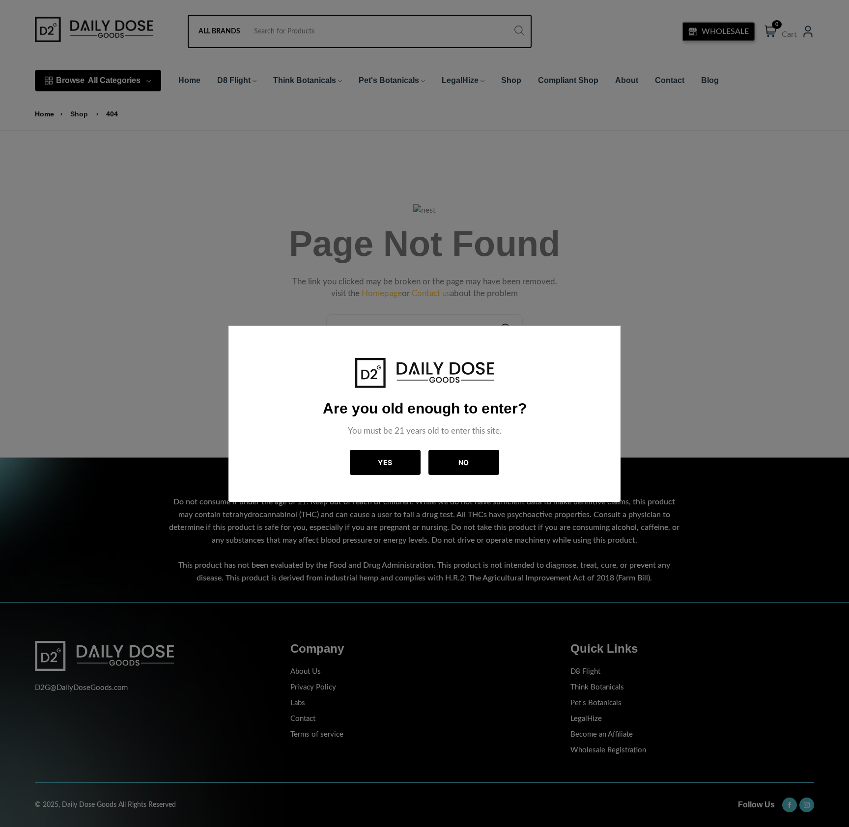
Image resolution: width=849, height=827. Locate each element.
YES (385, 462)
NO (463, 462)
